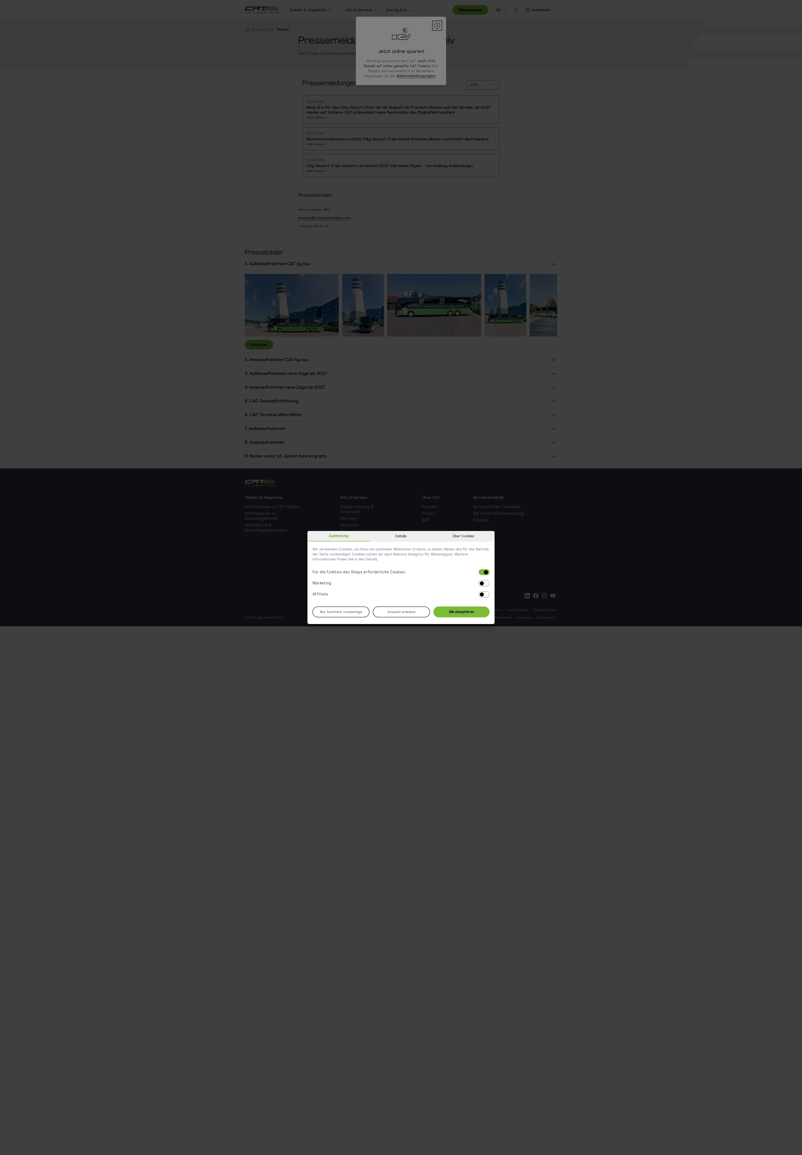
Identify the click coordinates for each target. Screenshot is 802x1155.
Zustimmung (338, 536)
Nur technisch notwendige (341, 612)
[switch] (484, 572)
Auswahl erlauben (401, 612)
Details (400, 536)
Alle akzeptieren (461, 612)
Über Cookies (463, 536)
